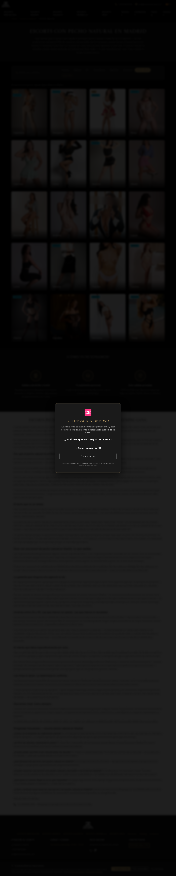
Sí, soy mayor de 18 (89, 448)
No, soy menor (88, 456)
